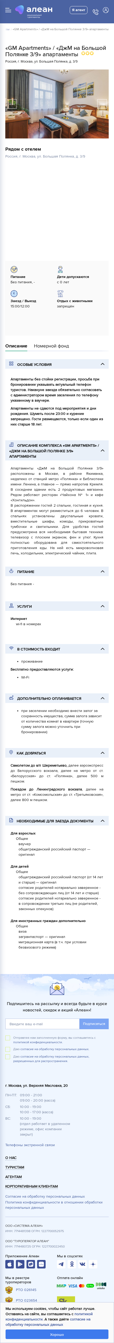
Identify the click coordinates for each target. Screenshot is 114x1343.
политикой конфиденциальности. (38, 1042)
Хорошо (57, 1334)
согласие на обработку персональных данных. (54, 1049)
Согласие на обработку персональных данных (45, 1196)
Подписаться (94, 1024)
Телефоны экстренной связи (30, 1145)
